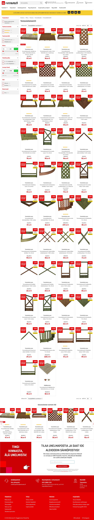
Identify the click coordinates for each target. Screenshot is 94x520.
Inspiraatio (76, 497)
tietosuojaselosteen (64, 471)
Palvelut (51, 497)
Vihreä (7, 83)
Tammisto (83, 482)
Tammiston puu (9, 39)
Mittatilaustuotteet (54, 506)
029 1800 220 (46, 482)
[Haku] (41, 3)
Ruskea (7, 85)
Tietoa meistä (29, 499)
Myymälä (82, 480)
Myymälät (54, 7)
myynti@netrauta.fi (47, 486)
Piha (27, 17)
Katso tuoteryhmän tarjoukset (9, 22)
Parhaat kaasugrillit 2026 (80, 506)
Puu (7, 92)
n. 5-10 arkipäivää (10, 63)
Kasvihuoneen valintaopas (80, 502)
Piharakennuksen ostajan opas (81, 504)
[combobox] (31, 3)
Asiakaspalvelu (22, 7)
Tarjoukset (13, 7)
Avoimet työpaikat (31, 502)
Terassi (31, 17)
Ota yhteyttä (15, 482)
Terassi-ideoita (77, 499)
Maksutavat (8, 499)
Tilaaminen (8, 497)
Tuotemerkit (62, 7)
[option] (45, 379)
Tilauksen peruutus (10, 511)
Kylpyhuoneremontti (54, 502)
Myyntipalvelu (32, 7)
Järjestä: (24, 25)
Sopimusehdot (30, 506)
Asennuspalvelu (53, 499)
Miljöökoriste (8, 42)
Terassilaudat (38, 17)
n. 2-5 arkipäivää (10, 61)
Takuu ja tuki (8, 506)
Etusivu (22, 17)
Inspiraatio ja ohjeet (44, 7)
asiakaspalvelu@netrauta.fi (18, 484)
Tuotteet (4, 7)
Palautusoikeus (9, 502)
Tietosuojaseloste (30, 504)
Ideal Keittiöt (53, 509)
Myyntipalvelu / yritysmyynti (51, 480)
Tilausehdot (8, 504)
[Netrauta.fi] (10, 3)
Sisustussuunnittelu (54, 504)
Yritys (27, 497)
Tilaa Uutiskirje (62, 466)
